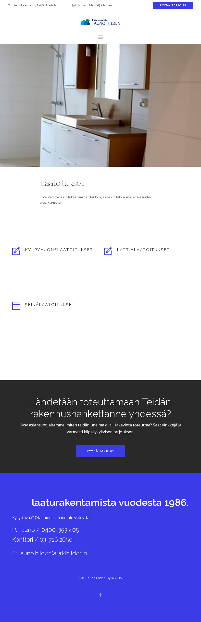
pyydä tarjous (173, 5)
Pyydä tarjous (100, 451)
